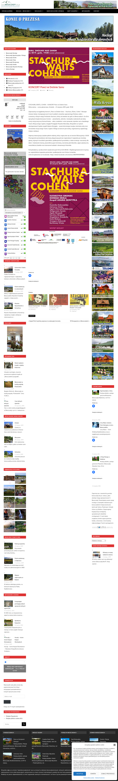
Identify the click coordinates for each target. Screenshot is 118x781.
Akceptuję (79, 773)
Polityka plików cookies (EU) (14, 718)
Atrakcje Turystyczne (14, 81)
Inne (9, 85)
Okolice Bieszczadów (14, 90)
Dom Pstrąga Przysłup (13, 240)
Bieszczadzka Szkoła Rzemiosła (12, 216)
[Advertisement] (60, 97)
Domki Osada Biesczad (13, 249)
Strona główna (7, 11)
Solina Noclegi (10, 69)
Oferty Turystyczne (13, 87)
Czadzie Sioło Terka (48, 739)
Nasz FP (7, 657)
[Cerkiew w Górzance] (20, 491)
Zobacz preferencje (107, 773)
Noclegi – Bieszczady (23, 11)
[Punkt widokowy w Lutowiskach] (20, 478)
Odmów (93, 773)
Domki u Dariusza (11, 220)
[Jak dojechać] (23, 215)
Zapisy (7, 702)
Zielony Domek (11, 224)
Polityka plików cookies (88, 777)
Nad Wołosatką (75, 739)
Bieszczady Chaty (11, 60)
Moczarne (17, 437)
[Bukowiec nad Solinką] (20, 527)
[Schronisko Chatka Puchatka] (9, 527)
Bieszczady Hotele (11, 64)
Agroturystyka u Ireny (106, 391)
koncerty (32, 315)
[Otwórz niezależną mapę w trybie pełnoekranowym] (24, 215)
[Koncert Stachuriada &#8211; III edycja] (38, 299)
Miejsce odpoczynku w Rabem (19, 577)
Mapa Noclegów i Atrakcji (55, 11)
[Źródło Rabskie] (9, 503)
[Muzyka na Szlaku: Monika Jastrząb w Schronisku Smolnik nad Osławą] (9, 515)
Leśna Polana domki (12, 228)
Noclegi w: (38, 11)
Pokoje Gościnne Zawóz (13, 232)
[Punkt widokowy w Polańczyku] (9, 491)
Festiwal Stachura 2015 (55, 306)
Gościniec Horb (18, 754)
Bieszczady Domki (11, 57)
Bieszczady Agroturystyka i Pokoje (16, 55)
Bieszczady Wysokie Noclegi (14, 67)
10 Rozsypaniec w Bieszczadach (79, 321)
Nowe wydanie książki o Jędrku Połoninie (19, 365)
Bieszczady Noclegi (11, 53)
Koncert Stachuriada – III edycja (37, 306)
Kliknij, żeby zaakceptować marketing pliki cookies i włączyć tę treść (15, 668)
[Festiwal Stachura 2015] (58, 299)
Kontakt (96, 11)
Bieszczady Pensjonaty (12, 62)
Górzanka (17, 452)
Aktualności (86, 11)
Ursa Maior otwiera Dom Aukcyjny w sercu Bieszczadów (106, 425)
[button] (114, 745)
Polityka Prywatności (100, 777)
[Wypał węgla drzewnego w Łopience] (20, 503)
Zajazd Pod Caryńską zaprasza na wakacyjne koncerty (44, 321)
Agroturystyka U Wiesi (13, 236)
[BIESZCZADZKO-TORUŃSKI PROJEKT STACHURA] (79, 299)
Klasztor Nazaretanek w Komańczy (19, 306)
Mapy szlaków (72, 11)
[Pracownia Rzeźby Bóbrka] (9, 478)
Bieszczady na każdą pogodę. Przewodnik (19, 384)
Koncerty (51, 90)
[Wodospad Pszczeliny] (20, 515)
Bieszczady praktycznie (14, 83)
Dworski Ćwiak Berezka (13, 245)
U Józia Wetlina (11, 253)
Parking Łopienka (20, 544)
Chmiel (17, 423)
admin (43, 90)
